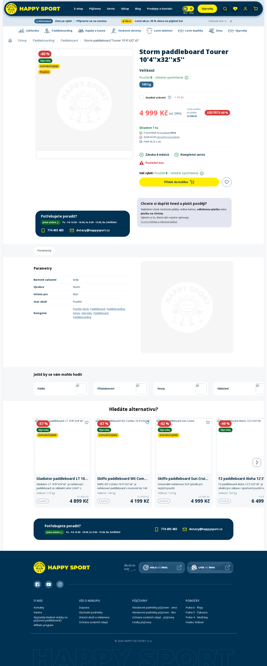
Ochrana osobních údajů (93, 622)
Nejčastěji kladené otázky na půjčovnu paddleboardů (50, 619)
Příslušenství (106, 388)
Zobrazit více (216, 21)
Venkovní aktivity (129, 30)
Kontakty (39, 607)
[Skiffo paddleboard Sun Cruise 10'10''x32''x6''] (184, 462)
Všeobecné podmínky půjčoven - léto (154, 612)
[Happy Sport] (33, 9)
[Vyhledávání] (225, 8)
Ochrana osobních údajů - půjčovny (153, 617)
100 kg (146, 84)
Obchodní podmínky (90, 612)
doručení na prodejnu (168, 137)
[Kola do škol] (162, 567)
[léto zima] (188, 8)
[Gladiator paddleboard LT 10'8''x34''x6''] (62, 462)
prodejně (165, 132)
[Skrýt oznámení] (231, 21)
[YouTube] (48, 584)
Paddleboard (69, 40)
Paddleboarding (61, 30)
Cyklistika (32, 30)
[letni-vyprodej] (184, 235)
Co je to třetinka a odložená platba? (159, 221)
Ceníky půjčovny (141, 622)
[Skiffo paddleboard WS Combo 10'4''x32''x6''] (123, 462)
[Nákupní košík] (255, 8)
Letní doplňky (194, 30)
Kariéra (38, 612)
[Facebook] (37, 584)
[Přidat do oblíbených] (227, 182)
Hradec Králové (195, 622)
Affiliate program (43, 625)
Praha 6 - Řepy (194, 607)
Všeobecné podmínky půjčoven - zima (154, 607)
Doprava (84, 607)
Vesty (161, 388)
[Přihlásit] (245, 8)
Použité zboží (81, 309)
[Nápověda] (169, 97)
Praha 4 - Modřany (197, 617)
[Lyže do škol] (210, 567)
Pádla (41, 388)
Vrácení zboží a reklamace (94, 617)
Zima (219, 30)
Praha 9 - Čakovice (197, 612)
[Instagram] (60, 584)
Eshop (22, 40)
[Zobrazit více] (77, 21)
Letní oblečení (162, 30)
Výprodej (241, 30)
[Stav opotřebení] (186, 77)
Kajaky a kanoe (95, 30)
